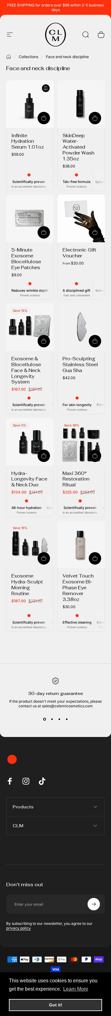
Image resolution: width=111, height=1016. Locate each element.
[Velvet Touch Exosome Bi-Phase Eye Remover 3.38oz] (81, 544)
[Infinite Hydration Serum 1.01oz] (30, 104)
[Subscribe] (94, 904)
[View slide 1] (44, 719)
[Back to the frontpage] (8, 56)
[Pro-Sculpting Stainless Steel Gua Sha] (81, 327)
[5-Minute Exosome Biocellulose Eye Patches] (30, 218)
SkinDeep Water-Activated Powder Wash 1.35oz (78, 147)
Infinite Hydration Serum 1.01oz (27, 141)
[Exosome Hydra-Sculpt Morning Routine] (30, 544)
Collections (28, 56)
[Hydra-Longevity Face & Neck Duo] (30, 442)
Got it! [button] (55, 1004)
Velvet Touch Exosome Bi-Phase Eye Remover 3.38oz (78, 587)
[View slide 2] (52, 719)
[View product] (95, 232)
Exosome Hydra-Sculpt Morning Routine (27, 584)
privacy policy (18, 928)
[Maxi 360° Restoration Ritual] (81, 442)
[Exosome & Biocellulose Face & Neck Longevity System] (30, 327)
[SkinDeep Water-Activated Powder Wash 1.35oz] (81, 104)
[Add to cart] (44, 118)
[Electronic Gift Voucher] (81, 218)
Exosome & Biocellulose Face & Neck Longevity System (26, 370)
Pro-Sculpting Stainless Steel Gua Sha (80, 364)
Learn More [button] (75, 989)
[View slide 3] (59, 719)
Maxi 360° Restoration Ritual (76, 479)
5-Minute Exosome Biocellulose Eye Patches (26, 258)
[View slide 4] (66, 719)
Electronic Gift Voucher (79, 253)
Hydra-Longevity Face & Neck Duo (29, 479)
